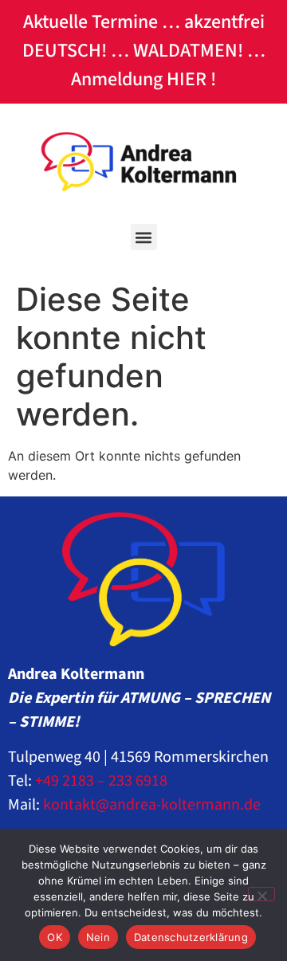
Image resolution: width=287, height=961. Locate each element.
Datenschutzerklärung (191, 937)
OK (54, 937)
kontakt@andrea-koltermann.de (152, 805)
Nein (98, 937)
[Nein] (261, 894)
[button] (144, 237)
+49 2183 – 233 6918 (101, 781)
